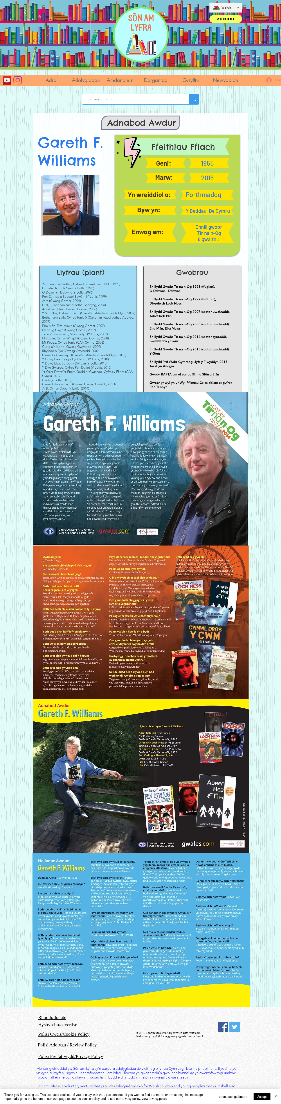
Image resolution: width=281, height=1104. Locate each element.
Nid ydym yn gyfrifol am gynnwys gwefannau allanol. (170, 1036)
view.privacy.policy (154, 1098)
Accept (262, 1096)
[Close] (275, 1096)
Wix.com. (195, 1033)
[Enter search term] (194, 99)
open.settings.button (233, 1096)
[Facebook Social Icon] (223, 1027)
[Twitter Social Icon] (234, 1027)
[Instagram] (17, 80)
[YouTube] (7, 80)
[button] (85, 80)
